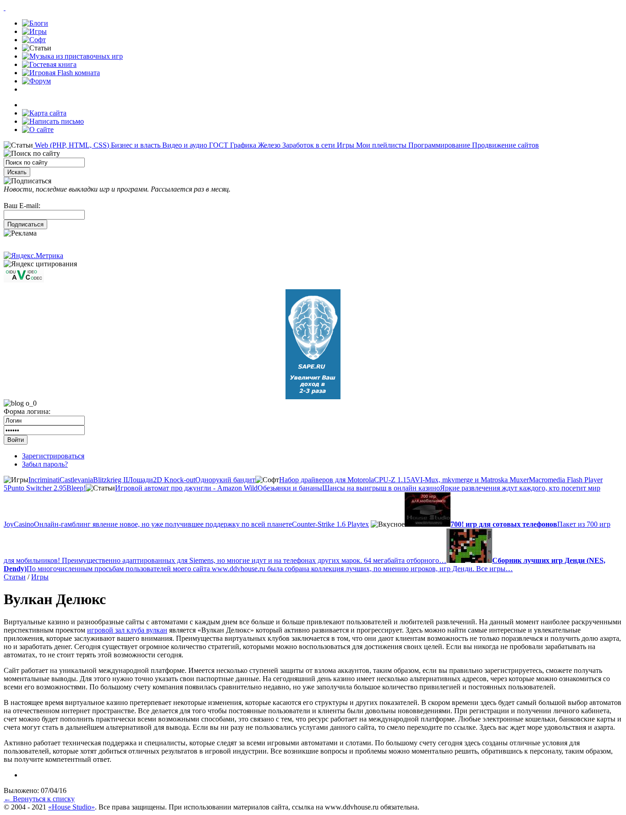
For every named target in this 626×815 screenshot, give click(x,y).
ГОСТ (217, 145)
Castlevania (76, 480)
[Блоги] (35, 23)
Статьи (15, 577)
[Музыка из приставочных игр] (72, 56)
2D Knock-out (174, 480)
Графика (242, 145)
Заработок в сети (307, 145)
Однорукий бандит (225, 480)
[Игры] (34, 31)
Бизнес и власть (134, 145)
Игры (344, 145)
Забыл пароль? (45, 464)
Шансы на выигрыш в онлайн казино (381, 488)
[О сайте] (38, 129)
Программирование (438, 145)
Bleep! (76, 488)
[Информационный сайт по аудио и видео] (24, 280)
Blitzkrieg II (110, 480)
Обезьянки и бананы (290, 488)
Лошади (140, 480)
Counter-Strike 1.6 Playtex (330, 524)
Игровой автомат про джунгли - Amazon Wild (186, 488)
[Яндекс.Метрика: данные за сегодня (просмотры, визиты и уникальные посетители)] (33, 256)
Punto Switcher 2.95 (36, 488)
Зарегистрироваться (53, 456)
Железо (268, 145)
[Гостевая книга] (49, 64)
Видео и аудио (183, 145)
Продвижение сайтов (504, 145)
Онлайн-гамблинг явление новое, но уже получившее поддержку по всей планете (163, 524)
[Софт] (34, 40)
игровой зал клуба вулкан (127, 630)
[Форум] (36, 81)
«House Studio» (71, 807)
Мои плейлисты (380, 145)
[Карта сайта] (44, 113)
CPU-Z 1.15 (392, 480)
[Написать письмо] (53, 121)
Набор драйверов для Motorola (326, 480)
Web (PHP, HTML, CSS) (71, 145)
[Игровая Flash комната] (61, 73)
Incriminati (44, 480)
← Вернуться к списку (39, 799)
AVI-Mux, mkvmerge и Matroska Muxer (469, 480)
